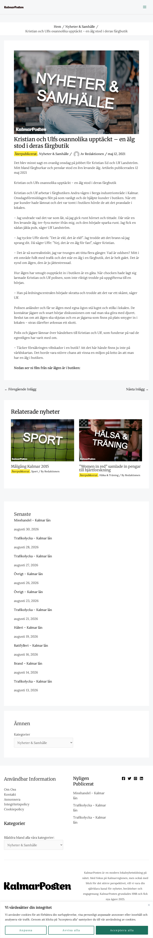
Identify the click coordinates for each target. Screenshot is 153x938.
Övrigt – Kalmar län (28, 574)
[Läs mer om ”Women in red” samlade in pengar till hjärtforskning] (110, 440)
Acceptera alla (122, 930)
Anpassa (25, 930)
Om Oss (10, 789)
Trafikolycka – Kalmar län (33, 538)
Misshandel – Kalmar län (32, 520)
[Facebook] (123, 778)
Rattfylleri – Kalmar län (31, 645)
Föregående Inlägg (20, 389)
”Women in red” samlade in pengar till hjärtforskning (110, 468)
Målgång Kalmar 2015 (30, 466)
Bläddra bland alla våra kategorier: (29, 837)
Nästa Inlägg (137, 389)
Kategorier (22, 734)
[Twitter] (129, 778)
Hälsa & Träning (109, 475)
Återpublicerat (26, 154)
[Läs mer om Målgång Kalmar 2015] (42, 440)
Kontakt (10, 794)
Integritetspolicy (16, 804)
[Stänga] (148, 904)
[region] (76, 920)
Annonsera (12, 799)
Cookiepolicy (14, 809)
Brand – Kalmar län (28, 663)
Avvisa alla (71, 930)
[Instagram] (135, 778)
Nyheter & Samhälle (54, 154)
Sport (34, 471)
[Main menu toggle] (144, 7)
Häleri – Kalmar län (28, 627)
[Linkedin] (141, 778)
